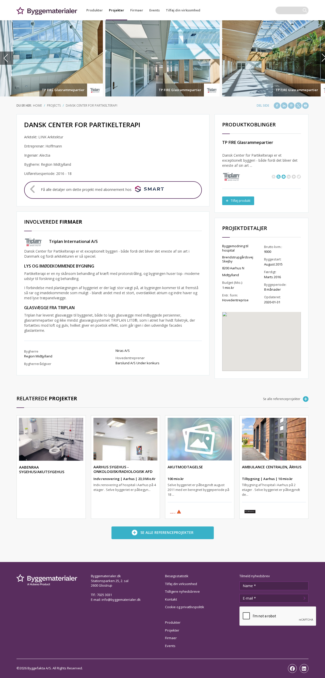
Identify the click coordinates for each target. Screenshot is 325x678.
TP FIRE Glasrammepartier (63, 90)
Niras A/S (123, 350)
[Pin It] (291, 105)
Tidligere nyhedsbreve (182, 591)
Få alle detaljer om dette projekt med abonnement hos (86, 189)
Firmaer (136, 10)
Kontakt (171, 599)
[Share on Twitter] (298, 105)
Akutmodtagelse (185, 466)
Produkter (94, 10)
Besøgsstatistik (176, 576)
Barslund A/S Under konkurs (137, 363)
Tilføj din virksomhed (183, 10)
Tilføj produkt (240, 201)
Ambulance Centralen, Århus (271, 466)
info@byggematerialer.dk (121, 599)
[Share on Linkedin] (284, 105)
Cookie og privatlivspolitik (184, 607)
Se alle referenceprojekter (281, 399)
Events (154, 10)
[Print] (305, 105)
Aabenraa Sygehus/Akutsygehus (41, 469)
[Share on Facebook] (277, 105)
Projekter (116, 10)
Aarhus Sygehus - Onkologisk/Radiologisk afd (123, 469)
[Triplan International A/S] (231, 176)
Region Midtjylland (38, 356)
